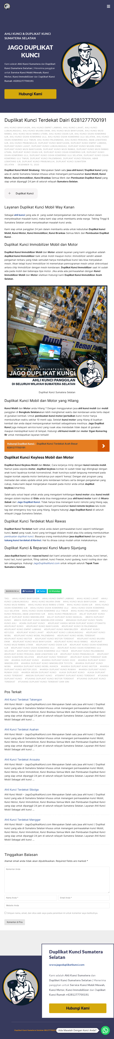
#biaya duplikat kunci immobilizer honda (38, 620)
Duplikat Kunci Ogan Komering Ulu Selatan (56, 155)
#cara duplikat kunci (32, 623)
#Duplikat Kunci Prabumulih (77, 654)
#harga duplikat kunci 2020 (58, 660)
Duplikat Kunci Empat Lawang (88, 143)
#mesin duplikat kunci (39, 675)
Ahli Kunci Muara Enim (36, 130)
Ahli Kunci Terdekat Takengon (23, 699)
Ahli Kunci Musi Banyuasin (67, 130)
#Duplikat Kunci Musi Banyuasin (32, 641)
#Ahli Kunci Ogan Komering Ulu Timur (45, 611)
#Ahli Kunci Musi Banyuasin (79, 601)
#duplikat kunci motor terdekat (54, 638)
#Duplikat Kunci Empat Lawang (22, 629)
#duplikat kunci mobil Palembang (34, 635)
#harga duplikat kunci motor (79, 666)
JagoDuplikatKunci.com (46, 563)
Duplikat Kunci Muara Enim (84, 146)
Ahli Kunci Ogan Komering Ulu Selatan (71, 137)
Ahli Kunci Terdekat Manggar (22, 819)
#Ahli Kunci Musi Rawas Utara (46, 604)
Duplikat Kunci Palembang (46, 158)
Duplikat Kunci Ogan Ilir (27, 152)
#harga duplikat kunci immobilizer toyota (47, 663)
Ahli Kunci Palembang (50, 140)
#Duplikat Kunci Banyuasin (42, 626)
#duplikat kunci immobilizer (61, 629)
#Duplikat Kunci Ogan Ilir (51, 644)
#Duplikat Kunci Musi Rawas (71, 641)
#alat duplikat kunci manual (65, 617)
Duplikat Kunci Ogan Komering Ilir (64, 152)
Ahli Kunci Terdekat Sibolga (21, 789)
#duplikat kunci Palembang (87, 651)
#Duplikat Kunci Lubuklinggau (65, 632)
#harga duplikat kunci (25, 660)
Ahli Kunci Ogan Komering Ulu (28, 137)
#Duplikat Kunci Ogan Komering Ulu (33, 648)
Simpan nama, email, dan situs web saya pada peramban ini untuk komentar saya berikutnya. (52, 913)
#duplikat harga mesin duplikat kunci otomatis (77, 623)
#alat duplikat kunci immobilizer (24, 617)
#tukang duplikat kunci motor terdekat (49, 678)
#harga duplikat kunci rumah (58, 669)
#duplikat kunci (13, 626)
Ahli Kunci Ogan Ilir (61, 134)
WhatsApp (55, 591)
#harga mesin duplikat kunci (39, 672)
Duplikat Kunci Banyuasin (53, 143)
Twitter (42, 591)
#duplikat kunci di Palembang (80, 626)
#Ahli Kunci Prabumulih (62, 614)
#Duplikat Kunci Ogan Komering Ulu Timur (42, 651)
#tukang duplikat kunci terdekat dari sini (43, 682)
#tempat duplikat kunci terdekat (75, 675)
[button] (105, 1030)
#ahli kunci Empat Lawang (58, 598)
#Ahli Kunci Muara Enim (46, 601)
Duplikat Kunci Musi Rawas (59, 149)
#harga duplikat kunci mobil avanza (36, 666)
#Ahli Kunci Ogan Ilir (79, 604)
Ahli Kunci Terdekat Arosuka (22, 759)
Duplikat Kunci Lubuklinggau (49, 146)
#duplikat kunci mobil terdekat (76, 635)
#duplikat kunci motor (18, 638)
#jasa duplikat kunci (72, 672)
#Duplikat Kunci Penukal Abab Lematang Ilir (30, 654)
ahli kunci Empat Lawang (47, 127)
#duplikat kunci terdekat (52, 657)
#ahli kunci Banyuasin (25, 598)
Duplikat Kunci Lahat (17, 146)
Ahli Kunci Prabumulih (23, 143)
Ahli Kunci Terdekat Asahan (21, 729)
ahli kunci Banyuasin (17, 127)
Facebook (28, 591)
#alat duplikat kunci (92, 614)
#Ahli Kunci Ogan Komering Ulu (49, 608)
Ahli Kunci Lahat (73, 127)
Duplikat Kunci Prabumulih (38, 161)
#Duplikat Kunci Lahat (30, 632)
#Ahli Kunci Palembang (85, 611)
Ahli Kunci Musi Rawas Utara (30, 134)
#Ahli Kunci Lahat (87, 598)
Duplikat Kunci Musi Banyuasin (23, 149)
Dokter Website (92, 1030)
